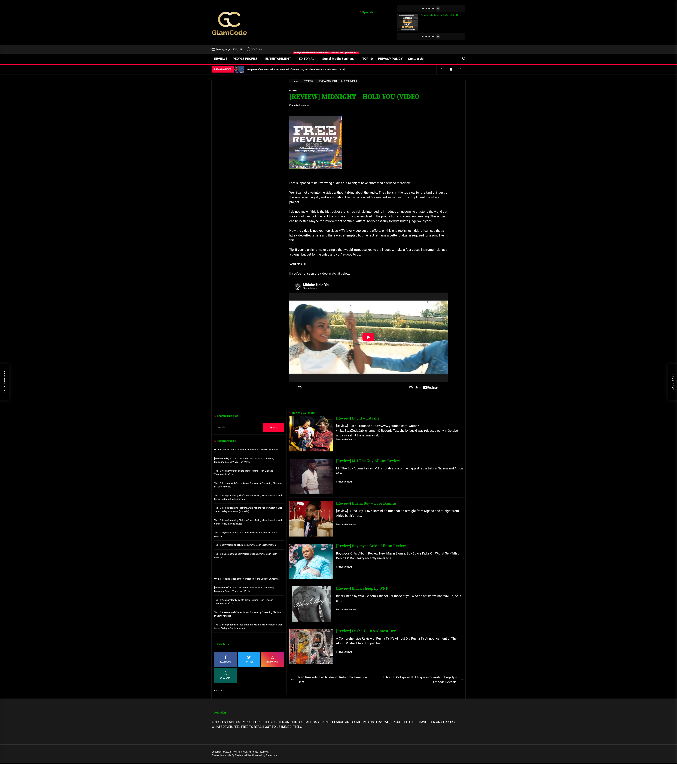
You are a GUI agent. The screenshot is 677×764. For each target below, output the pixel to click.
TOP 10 (367, 59)
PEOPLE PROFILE (245, 59)
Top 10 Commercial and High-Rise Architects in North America (245, 545)
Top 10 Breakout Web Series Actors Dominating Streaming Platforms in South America (248, 485)
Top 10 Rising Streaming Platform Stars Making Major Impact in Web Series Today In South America (248, 497)
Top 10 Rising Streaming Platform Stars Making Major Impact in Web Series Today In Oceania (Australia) (248, 510)
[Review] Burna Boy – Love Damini (366, 503)
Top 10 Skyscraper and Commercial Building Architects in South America (245, 534)
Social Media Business (338, 59)
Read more (219, 690)
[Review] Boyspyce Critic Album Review (371, 546)
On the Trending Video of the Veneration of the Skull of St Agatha (246, 449)
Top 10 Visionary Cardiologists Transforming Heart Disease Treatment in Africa (243, 472)
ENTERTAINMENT (280, 57)
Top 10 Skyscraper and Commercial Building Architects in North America (245, 556)
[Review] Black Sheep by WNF (362, 588)
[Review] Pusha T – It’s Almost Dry (366, 631)
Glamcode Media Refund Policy (441, 15)
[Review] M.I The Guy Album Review (368, 461)
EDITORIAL (306, 59)
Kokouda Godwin (297, 105)
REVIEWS (220, 59)
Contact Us (415, 59)
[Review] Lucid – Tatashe (357, 418)
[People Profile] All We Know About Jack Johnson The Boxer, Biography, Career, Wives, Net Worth (244, 460)
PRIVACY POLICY (390, 59)
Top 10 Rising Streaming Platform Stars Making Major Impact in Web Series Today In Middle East (248, 522)
